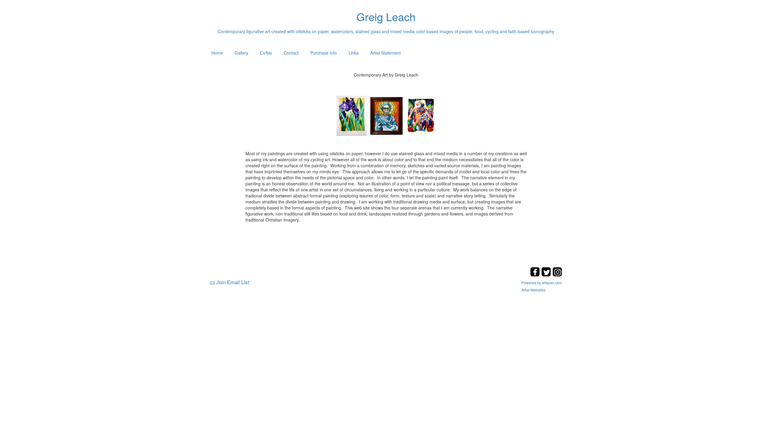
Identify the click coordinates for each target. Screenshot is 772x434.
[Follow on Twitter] (546, 274)
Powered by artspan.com (541, 282)
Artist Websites (533, 289)
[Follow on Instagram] (557, 274)
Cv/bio (266, 53)
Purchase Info (323, 53)
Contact (291, 53)
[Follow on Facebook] (535, 274)
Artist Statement (385, 53)
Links (354, 53)
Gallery (241, 53)
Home (217, 53)
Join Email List (232, 282)
